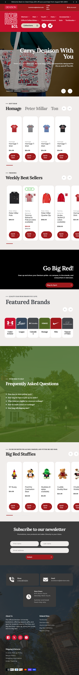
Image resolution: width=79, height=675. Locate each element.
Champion (62, 333)
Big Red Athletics (46, 628)
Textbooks (43, 620)
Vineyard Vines (38, 333)
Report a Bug (44, 631)
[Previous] (6, 2)
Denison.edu (44, 622)
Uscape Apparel (50, 333)
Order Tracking (11, 661)
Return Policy (11, 655)
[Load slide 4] (32, 91)
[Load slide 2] (17, 91)
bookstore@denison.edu (36, 7)
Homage (12, 141)
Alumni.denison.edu (47, 625)
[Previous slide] (63, 91)
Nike (27, 332)
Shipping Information (14, 658)
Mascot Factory (73, 333)
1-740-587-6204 (48, 7)
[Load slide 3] (25, 91)
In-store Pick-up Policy (14, 653)
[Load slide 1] (9, 91)
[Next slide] (70, 91)
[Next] (73, 2)
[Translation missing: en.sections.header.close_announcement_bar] (76, 2)
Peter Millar (13, 211)
